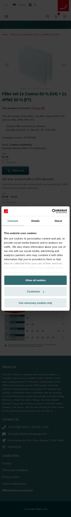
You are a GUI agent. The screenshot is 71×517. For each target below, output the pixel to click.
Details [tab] (35, 220)
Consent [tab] (13, 220)
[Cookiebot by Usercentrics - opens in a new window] (52, 211)
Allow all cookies (35, 280)
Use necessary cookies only (35, 302)
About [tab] (58, 220)
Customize (33, 291)
